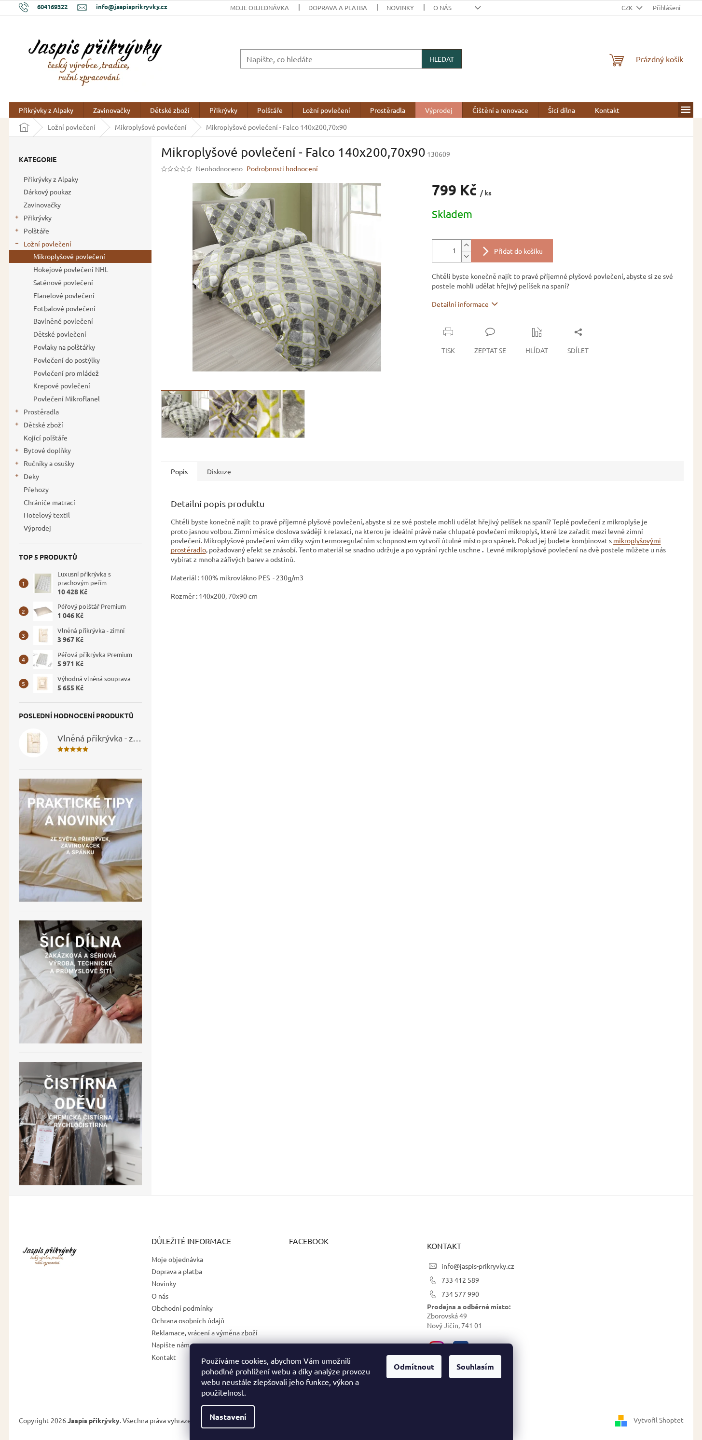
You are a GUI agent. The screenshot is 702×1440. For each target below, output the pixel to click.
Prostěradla (41, 411)
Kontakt (163, 1357)
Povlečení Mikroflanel (66, 398)
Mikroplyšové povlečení (69, 256)
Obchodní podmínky (182, 1307)
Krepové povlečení (61, 385)
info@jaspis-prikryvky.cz (477, 1266)
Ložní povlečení (47, 243)
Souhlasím (475, 1366)
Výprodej (37, 527)
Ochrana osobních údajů (187, 1320)
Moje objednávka (259, 7)
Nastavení (228, 1417)
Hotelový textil (47, 514)
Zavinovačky (42, 204)
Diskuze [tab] (219, 471)
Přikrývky (38, 217)
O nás (442, 7)
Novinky (400, 7)
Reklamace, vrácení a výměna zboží (204, 1332)
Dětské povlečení (59, 333)
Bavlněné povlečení (63, 320)
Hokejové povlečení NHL (70, 269)
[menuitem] (46, 110)
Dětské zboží (43, 424)
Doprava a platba (337, 7)
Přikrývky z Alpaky (51, 179)
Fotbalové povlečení (64, 308)
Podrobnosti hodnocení (282, 168)
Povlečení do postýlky (66, 360)
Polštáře (36, 230)
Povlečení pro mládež (66, 373)
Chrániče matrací (49, 502)
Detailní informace (460, 304)
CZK (627, 7)
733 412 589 (460, 1279)
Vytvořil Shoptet (658, 1419)
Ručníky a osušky (49, 463)
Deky (31, 476)
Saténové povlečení (63, 282)
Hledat (441, 59)
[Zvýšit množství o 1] (466, 245)
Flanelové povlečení (64, 295)
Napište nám (170, 1344)
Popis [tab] (179, 471)
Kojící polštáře (46, 437)
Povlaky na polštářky (64, 347)
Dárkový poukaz (47, 191)
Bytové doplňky (47, 450)
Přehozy (36, 489)
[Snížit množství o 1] (466, 256)
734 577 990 (460, 1293)
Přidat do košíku (518, 251)
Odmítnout (414, 1366)
